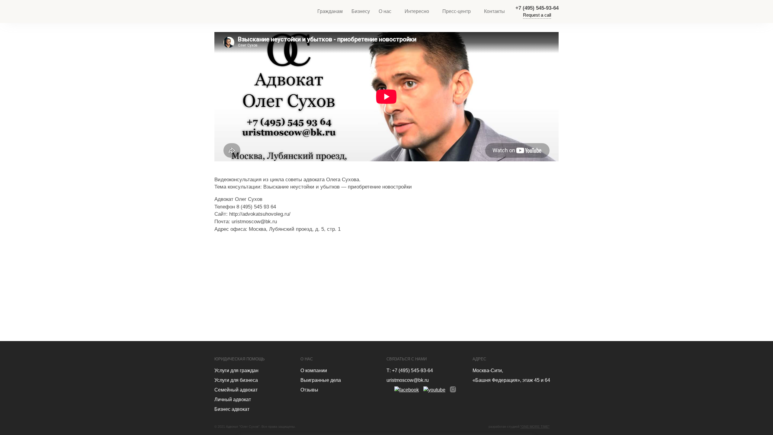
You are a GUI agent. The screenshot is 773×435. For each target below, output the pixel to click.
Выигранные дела (320, 380)
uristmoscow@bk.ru (407, 380)
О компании (313, 370)
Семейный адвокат (236, 389)
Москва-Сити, (488, 370)
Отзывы (309, 389)
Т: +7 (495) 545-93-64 (409, 370)
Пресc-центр (456, 11)
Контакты (494, 11)
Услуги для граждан (236, 370)
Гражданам (330, 11)
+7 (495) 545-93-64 (537, 8)
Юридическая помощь (239, 359)
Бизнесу (360, 11)
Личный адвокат (232, 399)
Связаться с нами (406, 359)
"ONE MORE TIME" (535, 426)
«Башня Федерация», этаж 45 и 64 (511, 380)
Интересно (417, 11)
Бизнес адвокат (231, 409)
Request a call (537, 15)
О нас (385, 11)
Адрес (479, 359)
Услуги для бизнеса (236, 380)
